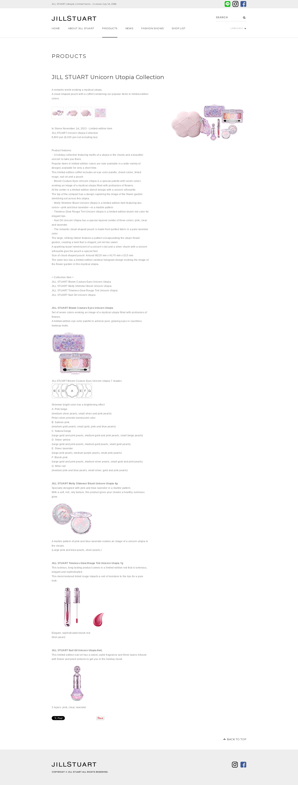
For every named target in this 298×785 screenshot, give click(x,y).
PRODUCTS (69, 56)
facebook (243, 4)
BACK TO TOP (236, 739)
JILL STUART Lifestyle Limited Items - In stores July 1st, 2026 (84, 4)
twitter (235, 4)
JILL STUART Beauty (74, 19)
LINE (227, 4)
